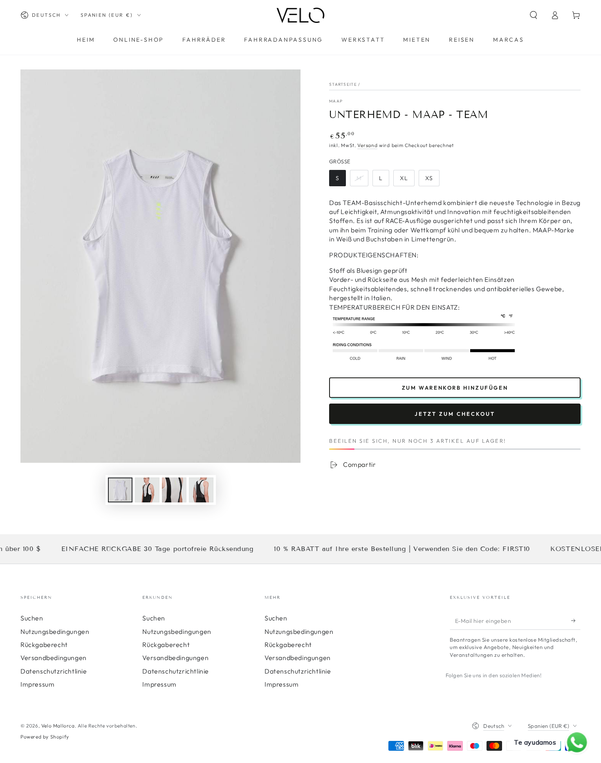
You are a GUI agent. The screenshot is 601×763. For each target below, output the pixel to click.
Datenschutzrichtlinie (53, 671)
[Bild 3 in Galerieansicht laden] (174, 489)
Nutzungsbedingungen (54, 631)
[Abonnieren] (576, 620)
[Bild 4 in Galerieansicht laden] (201, 489)
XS (432, 180)
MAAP (336, 101)
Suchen (31, 618)
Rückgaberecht (44, 644)
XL (407, 180)
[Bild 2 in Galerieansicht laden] (147, 489)
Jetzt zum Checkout (455, 414)
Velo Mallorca (58, 726)
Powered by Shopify (44, 737)
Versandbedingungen (53, 658)
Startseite (343, 84)
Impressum (37, 684)
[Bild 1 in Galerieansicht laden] (120, 489)
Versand (367, 145)
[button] (533, 15)
